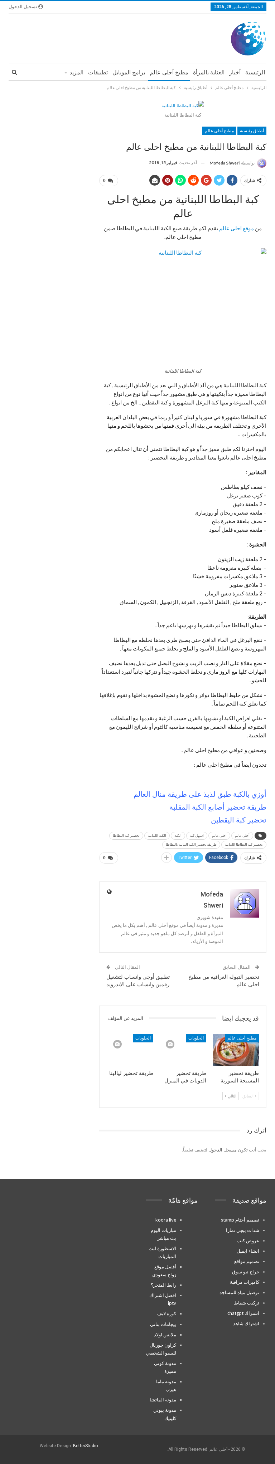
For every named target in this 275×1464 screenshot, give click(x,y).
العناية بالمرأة (209, 72)
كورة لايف (166, 1313)
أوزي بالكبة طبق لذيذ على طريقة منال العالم (200, 794)
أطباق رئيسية (252, 130)
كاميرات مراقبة (244, 1282)
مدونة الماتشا (163, 1399)
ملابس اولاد (165, 1334)
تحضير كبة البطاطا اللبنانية (244, 844)
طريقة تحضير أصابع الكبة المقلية (217, 807)
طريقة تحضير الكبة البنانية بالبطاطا (191, 844)
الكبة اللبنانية (157, 835)
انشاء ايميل (248, 1251)
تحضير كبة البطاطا (126, 835)
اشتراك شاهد (246, 1323)
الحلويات (196, 1038)
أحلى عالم (242, 835)
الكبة (178, 835)
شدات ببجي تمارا (242, 1230)
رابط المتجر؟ (163, 1285)
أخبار (235, 72)
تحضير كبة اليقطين (238, 820)
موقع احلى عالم (236, 228)
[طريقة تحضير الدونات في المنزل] (183, 1050)
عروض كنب (248, 1240)
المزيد (76, 72)
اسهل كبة (197, 835)
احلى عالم (219, 835)
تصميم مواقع (246, 1261)
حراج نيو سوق (245, 1271)
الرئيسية (255, 72)
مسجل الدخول (222, 1150)
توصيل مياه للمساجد (239, 1292)
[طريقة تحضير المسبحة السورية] (236, 1050)
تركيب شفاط (246, 1303)
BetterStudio (85, 1445)
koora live (165, 1220)
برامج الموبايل (128, 72)
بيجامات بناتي (163, 1324)
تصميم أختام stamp (240, 1220)
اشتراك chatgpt (243, 1313)
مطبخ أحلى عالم (169, 72)
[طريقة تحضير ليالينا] (130, 1050)
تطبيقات (98, 72)
